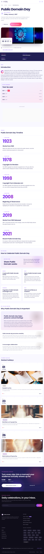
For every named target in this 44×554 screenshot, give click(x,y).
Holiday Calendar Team (17, 47)
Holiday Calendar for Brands (11, 485)
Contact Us (3, 532)
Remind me (6, 24)
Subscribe (39, 505)
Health (39, 532)
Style (33, 539)
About (3, 530)
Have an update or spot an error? (8, 49)
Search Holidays (25, 524)
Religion (36, 537)
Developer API (32, 485)
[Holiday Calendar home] (5, 1)
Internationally (26, 55)
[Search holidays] (40, 2)
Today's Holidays (27, 516)
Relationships (31, 537)
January (5, 5)
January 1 (9, 5)
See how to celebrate (15, 24)
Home (2, 5)
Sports (29, 539)
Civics (24, 59)
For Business (4, 534)
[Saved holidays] (42, 2)
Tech (36, 539)
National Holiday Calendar (27, 522)
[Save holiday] (41, 372)
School (40, 537)
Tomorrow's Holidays (26, 518)
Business (34, 530)
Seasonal (25, 539)
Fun (35, 532)
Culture (3, 59)
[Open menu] (2, 2)
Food (32, 532)
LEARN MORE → (39, 548)
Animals (25, 530)
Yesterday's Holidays (26, 520)
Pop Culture (25, 537)
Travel (39, 539)
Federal (29, 532)
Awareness (29, 530)
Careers (39, 530)
